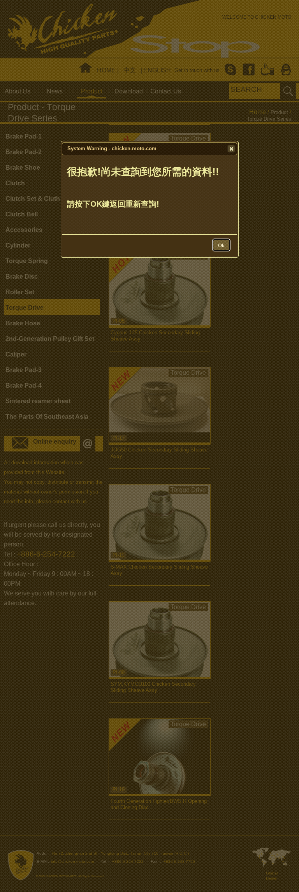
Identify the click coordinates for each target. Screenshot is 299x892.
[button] (231, 149)
